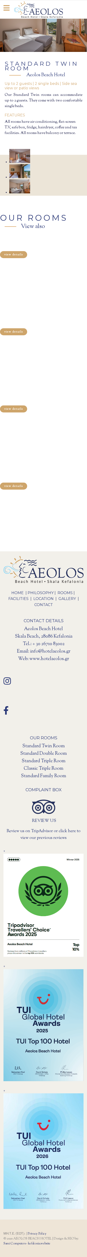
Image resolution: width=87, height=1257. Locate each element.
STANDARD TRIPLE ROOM (30, 399)
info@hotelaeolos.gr (50, 651)
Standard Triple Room (43, 761)
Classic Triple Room (43, 768)
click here (67, 831)
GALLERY (67, 598)
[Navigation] (6, 9)
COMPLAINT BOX (44, 789)
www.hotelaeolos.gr (49, 659)
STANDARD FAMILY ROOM (29, 476)
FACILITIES (18, 598)
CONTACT (43, 605)
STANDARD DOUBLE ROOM (31, 244)
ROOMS (65, 593)
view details (13, 255)
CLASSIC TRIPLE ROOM (27, 321)
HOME (18, 593)
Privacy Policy (37, 1234)
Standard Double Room (43, 753)
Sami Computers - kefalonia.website (26, 1243)
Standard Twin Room (43, 746)
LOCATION (43, 598)
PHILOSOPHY (41, 593)
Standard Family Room (43, 776)
